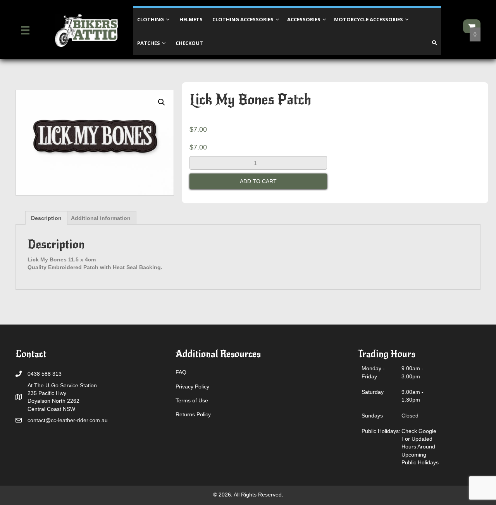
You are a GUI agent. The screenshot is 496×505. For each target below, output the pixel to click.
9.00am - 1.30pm (412, 396)
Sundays (372, 415)
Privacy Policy (192, 386)
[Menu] (25, 30)
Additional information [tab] (101, 218)
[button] (162, 102)
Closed (409, 415)
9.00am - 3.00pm (412, 372)
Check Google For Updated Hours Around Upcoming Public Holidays (420, 446)
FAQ (181, 372)
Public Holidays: (381, 431)
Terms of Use (192, 400)
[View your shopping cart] (471, 26)
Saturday (373, 392)
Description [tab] (46, 218)
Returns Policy (193, 414)
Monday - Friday (373, 372)
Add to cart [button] (258, 181)
